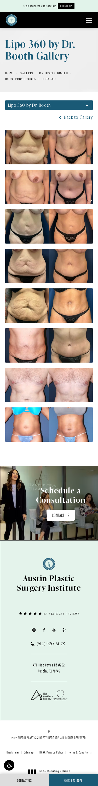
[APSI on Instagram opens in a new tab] (34, 630)
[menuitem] (34, 630)
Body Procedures (20, 79)
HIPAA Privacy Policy (51, 752)
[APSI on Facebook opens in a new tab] (44, 630)
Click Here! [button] (66, 5)
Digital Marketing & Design (54, 773)
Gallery (27, 73)
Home (10, 73)
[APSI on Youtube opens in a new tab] (54, 630)
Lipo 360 (49, 79)
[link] (49, 613)
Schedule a (61, 495)
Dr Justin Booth (53, 73)
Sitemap (29, 752)
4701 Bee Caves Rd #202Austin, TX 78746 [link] (49, 668)
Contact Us (61, 515)
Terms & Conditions (80, 752)
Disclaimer (13, 752)
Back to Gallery (78, 117)
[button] (9, 765)
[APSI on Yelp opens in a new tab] (64, 630)
